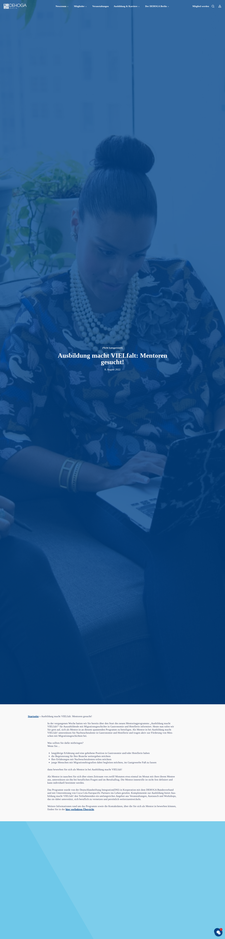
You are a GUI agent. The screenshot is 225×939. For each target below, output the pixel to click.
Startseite (33, 716)
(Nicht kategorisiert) (112, 347)
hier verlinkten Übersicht (80, 809)
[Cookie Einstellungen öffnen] (6, 935)
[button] (218, 932)
